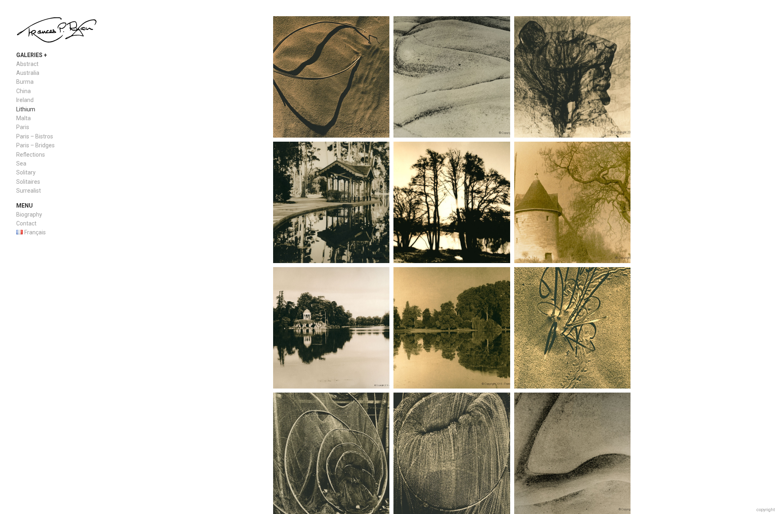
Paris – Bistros (34, 136)
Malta (23, 118)
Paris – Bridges (35, 145)
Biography (29, 214)
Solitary (26, 172)
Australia (27, 73)
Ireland (25, 100)
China (23, 91)
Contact (26, 223)
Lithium (25, 109)
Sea (21, 163)
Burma (25, 82)
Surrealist (28, 190)
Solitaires (28, 181)
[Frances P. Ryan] (56, 30)
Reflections (30, 154)
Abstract (27, 64)
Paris (22, 127)
